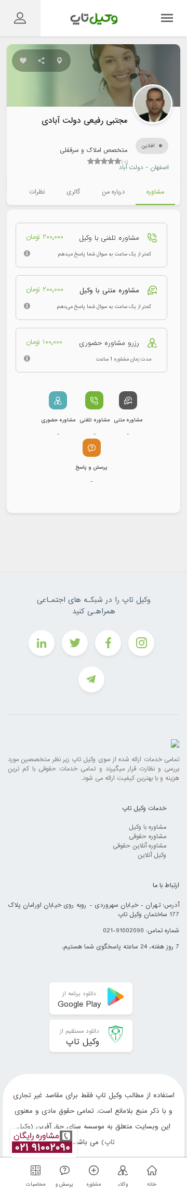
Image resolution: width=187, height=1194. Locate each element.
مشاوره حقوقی (147, 836)
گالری (73, 192)
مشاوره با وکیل (147, 827)
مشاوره (155, 192)
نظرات (37, 192)
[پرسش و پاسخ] (62, 1170)
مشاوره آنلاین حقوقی (139, 846)
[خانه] (150, 1170)
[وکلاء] (121, 1170)
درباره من (113, 192)
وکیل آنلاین (152, 855)
